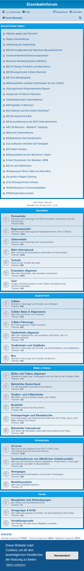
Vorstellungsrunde (22, 520)
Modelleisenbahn (21, 482)
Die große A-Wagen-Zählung (21, 176)
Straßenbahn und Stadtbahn (28, 345)
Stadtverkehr (42, 295)
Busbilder (17, 404)
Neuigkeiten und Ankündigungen (31, 499)
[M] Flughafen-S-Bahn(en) (20, 105)
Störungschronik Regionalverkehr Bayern (28, 88)
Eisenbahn (42, 210)
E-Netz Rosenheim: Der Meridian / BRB (27, 160)
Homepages (18, 471)
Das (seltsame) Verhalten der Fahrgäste (27, 143)
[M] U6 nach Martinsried (18, 165)
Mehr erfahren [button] (16, 564)
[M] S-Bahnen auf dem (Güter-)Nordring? (27, 110)
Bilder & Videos (42, 368)
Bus (13, 355)
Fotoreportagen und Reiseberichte (31, 415)
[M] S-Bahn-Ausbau (16, 149)
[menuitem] (13, 12)
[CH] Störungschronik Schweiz (22, 182)
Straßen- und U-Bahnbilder (27, 394)
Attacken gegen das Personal (21, 33)
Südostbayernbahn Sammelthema (24, 99)
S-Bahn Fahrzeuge (22, 322)
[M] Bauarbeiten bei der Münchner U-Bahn (28, 154)
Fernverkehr (18, 216)
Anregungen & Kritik (23, 510)
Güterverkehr (19, 239)
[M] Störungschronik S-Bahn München (26, 72)
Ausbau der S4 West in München (23, 94)
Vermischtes (42, 440)
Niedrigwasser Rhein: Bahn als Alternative (28, 171)
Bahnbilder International (25, 428)
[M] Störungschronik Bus (19, 116)
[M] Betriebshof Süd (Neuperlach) (23, 138)
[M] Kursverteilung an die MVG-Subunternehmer (31, 121)
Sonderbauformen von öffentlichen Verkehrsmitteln (42, 458)
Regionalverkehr (21, 228)
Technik (16, 260)
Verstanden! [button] (62, 555)
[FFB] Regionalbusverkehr (20, 193)
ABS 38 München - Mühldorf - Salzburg (26, 127)
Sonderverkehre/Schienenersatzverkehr (27, 55)
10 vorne (16, 446)
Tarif (13, 281)
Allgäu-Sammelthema (17, 39)
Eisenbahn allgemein (24, 270)
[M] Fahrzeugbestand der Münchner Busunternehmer (34, 50)
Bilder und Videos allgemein (28, 373)
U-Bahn (15, 301)
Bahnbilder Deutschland (25, 384)
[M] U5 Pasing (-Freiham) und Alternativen (28, 66)
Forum (42, 494)
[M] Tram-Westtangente (18, 77)
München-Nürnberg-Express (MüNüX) (26, 61)
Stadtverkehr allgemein (25, 332)
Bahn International (22, 249)
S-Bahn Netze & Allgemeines (28, 311)
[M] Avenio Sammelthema (19, 132)
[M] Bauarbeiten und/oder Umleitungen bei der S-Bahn (35, 83)
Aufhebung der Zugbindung (20, 44)
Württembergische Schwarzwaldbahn (26, 187)
